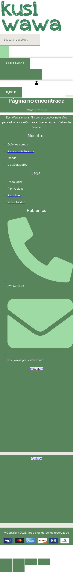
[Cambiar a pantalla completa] (19, 562)
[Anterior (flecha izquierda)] (6, 568)
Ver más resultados (21, 74)
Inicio (29, 110)
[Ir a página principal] (31, 31)
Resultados (15, 64)
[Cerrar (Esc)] (44, 562)
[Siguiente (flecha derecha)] (19, 568)
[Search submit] (4, 52)
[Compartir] (31, 562)
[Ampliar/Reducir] (6, 562)
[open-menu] (69, 96)
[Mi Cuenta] (36, 83)
